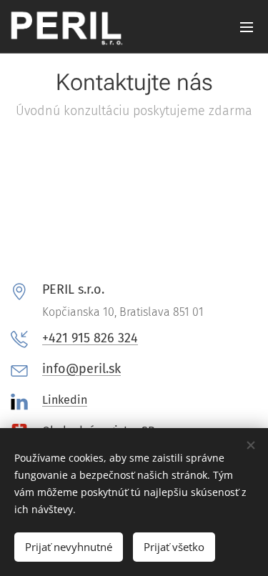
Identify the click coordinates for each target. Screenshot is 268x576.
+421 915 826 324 (90, 338)
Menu (246, 26)
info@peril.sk (81, 369)
